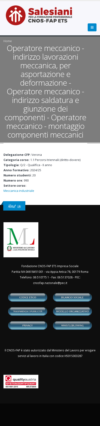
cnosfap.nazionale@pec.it (50, 283)
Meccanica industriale (18, 191)
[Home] (41, 18)
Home (7, 41)
